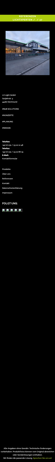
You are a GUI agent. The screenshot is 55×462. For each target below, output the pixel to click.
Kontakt (5, 183)
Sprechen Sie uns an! (42, 458)
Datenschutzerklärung (12, 188)
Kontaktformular (9, 158)
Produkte (6, 169)
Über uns (6, 174)
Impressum (7, 193)
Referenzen (7, 179)
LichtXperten (22, 19)
